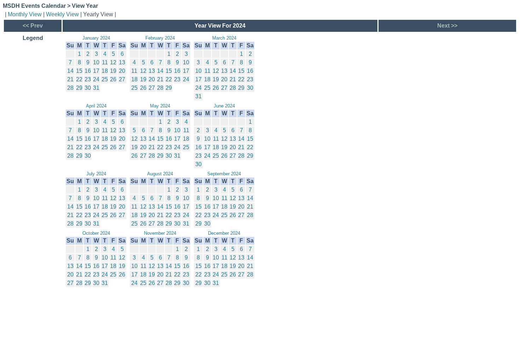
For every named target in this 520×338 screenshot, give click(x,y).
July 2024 (96, 173)
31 (96, 88)
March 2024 (224, 38)
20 (122, 71)
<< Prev (33, 26)
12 (113, 62)
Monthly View (25, 14)
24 (96, 79)
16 (88, 71)
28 (70, 88)
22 (79, 79)
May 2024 (160, 106)
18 (105, 71)
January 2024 (96, 38)
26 (113, 79)
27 (122, 79)
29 (79, 88)
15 (79, 71)
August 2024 (160, 173)
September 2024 (224, 173)
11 (105, 62)
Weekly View (62, 14)
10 (96, 62)
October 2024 (96, 233)
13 (122, 62)
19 (113, 71)
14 (70, 71)
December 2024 (224, 233)
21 (70, 79)
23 (88, 79)
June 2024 (224, 106)
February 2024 (160, 38)
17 (96, 71)
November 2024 (160, 233)
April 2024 (96, 106)
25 (105, 79)
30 (88, 88)
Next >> (447, 26)
